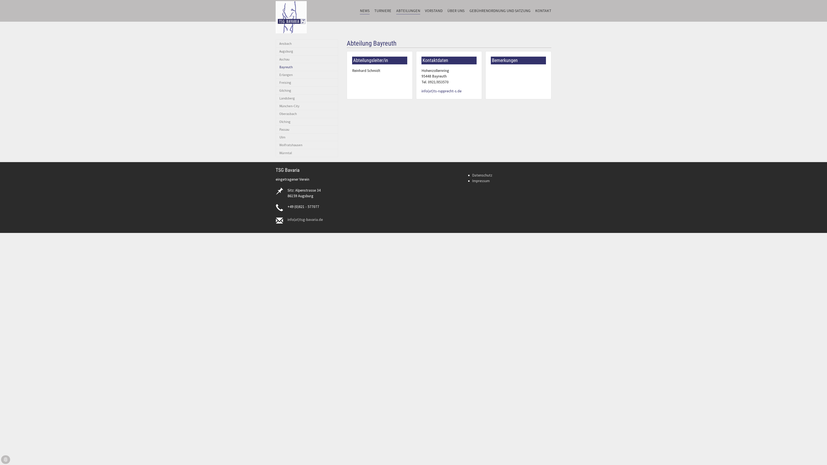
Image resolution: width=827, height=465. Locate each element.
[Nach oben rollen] (817, 455)
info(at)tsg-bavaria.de (305, 219)
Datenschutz (482, 175)
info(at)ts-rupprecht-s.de (441, 91)
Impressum (481, 180)
